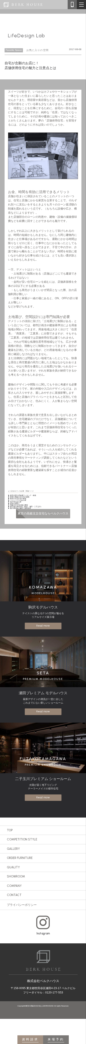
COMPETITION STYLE (22, 839)
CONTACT (14, 895)
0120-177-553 (54, 992)
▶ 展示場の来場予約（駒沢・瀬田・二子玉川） (25, 506)
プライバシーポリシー (22, 905)
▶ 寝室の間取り (14, 503)
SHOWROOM (16, 876)
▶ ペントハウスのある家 (17, 500)
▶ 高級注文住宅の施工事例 (18, 505)
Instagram (43, 933)
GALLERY (13, 848)
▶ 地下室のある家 (14, 502)
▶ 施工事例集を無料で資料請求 (19, 508)
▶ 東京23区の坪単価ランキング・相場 (22, 495)
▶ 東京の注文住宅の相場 (17, 498)
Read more (43, 625)
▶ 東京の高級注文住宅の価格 (18, 497)
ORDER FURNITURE (20, 858)
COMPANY (14, 886)
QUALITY (13, 867)
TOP (10, 830)
